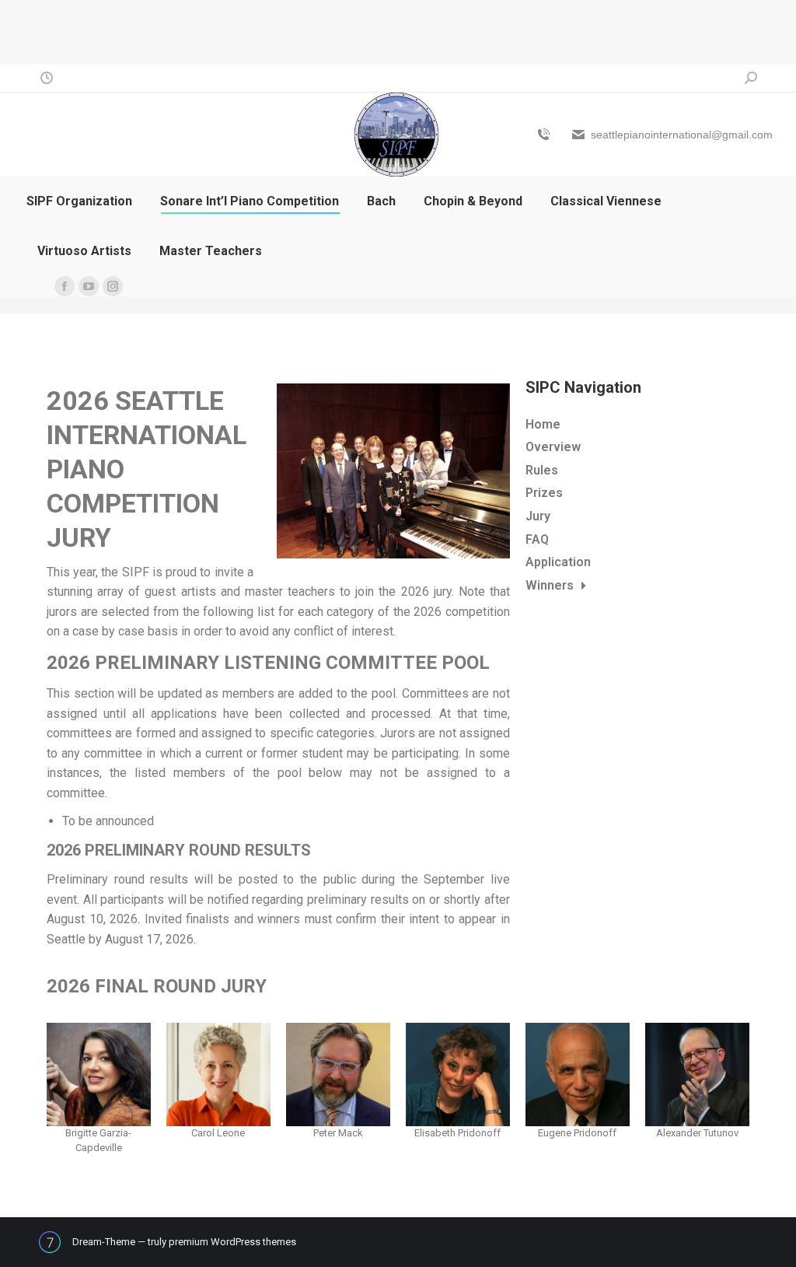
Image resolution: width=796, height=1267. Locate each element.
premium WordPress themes (232, 1242)
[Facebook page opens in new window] (64, 286)
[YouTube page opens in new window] (89, 286)
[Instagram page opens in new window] (113, 286)
